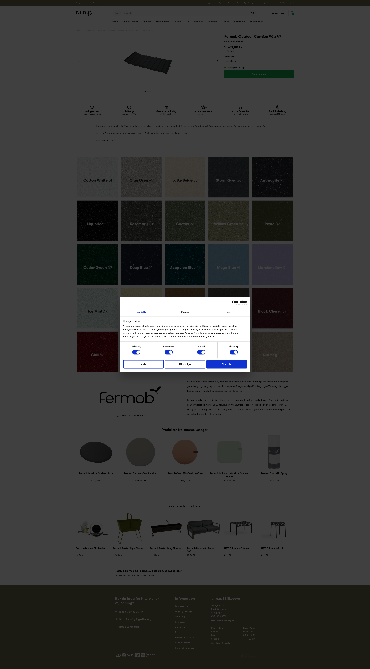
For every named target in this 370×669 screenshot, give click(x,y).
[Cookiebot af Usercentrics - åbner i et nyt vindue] (234, 302)
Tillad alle (226, 364)
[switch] (169, 352)
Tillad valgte (185, 364)
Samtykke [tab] (142, 312)
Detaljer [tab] (185, 312)
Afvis (143, 364)
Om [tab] (228, 312)
